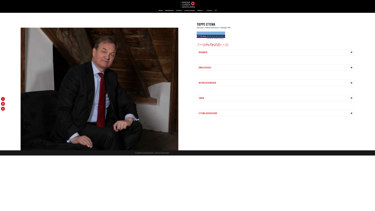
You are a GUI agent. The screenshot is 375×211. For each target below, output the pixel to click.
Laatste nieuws (189, 10)
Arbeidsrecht (169, 10)
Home (160, 10)
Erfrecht (179, 10)
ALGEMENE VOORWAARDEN (144, 153)
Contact (209, 10)
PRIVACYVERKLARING (162, 153)
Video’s (199, 10)
